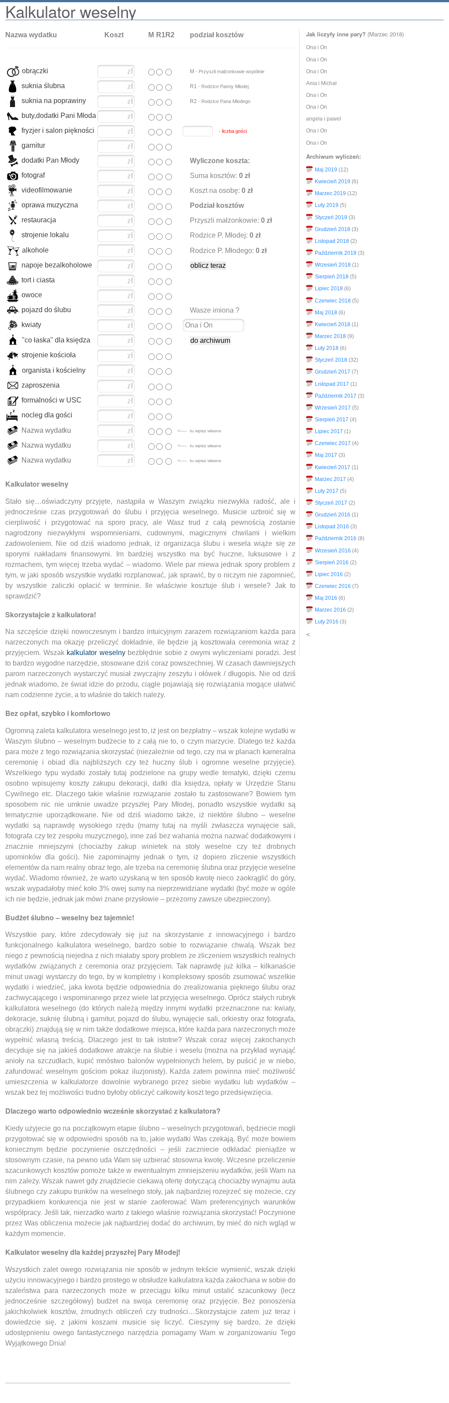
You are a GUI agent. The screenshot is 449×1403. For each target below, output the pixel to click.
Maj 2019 (326, 170)
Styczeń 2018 (331, 360)
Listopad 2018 (332, 241)
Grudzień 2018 (332, 229)
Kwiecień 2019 (332, 181)
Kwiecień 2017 (332, 467)
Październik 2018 (335, 253)
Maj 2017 (326, 455)
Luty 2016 (327, 622)
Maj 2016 (326, 598)
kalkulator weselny (96, 652)
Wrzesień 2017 (333, 408)
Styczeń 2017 (331, 503)
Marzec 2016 (330, 610)
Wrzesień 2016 (333, 551)
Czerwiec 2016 (333, 586)
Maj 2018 (326, 313)
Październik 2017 (335, 396)
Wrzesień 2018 (333, 265)
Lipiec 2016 (329, 574)
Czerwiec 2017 (333, 443)
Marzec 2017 (330, 479)
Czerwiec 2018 (333, 301)
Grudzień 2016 (332, 515)
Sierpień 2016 (332, 562)
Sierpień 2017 (332, 420)
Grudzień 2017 (332, 372)
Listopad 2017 (332, 384)
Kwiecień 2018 (332, 324)
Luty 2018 (327, 348)
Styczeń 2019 (331, 217)
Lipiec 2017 (329, 431)
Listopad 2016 (332, 526)
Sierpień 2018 (332, 277)
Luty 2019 (327, 205)
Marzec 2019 (330, 193)
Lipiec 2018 (329, 288)
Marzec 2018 (330, 336)
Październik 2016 (335, 538)
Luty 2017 (327, 491)
